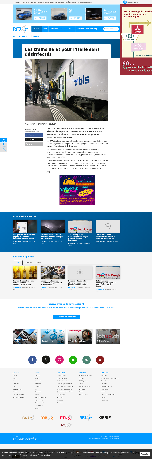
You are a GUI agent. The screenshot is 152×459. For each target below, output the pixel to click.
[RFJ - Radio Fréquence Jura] (86, 417)
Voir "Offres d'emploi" (80, 336)
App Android (100, 360)
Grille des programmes (64, 383)
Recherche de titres (63, 381)
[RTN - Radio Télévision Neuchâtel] (66, 417)
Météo (81, 383)
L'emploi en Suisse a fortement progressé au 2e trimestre (51, 283)
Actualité (36, 29)
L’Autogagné (61, 394)
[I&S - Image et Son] (66, 425)
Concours (60, 403)
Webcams (41, 2)
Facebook (32, 360)
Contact (103, 397)
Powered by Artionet (94, 438)
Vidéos (71, 29)
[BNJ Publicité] (27, 417)
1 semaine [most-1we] (28, 262)
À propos (104, 375)
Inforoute (33, 2)
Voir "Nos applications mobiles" (108, 336)
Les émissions (61, 375)
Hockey (37, 378)
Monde (15, 381)
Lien (30, 144)
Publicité (104, 383)
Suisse (15, 378)
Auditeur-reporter (132, 2)
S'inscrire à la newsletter (66, 317)
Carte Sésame (59, 2)
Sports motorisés (40, 397)
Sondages (60, 400)
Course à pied (39, 403)
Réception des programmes (110, 378)
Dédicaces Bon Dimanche (65, 386)
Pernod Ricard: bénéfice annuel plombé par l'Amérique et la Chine (23, 283)
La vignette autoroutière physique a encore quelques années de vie (24, 236)
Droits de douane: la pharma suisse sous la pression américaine (105, 237)
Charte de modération (108, 394)
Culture (15, 386)
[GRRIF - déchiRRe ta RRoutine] (105, 417)
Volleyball (38, 383)
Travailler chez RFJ (106, 386)
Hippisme (38, 392)
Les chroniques (62, 378)
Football (37, 375)
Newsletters (73, 360)
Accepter (144, 454)
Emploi (47, 2)
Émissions (54, 29)
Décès (52, 2)
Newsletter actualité (19, 397)
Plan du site (39, 440)
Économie (35, 36)
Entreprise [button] (26, 2)
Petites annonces (84, 386)
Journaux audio (17, 389)
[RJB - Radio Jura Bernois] (47, 417)
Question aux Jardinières (65, 392)
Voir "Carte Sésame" (25, 336)
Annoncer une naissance (65, 389)
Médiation (104, 392)
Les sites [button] (17, 2)
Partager (31, 135)
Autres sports (39, 405)
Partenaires (104, 389)
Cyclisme (37, 386)
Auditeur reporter (18, 394)
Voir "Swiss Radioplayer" (53, 336)
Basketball (38, 381)
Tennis (37, 394)
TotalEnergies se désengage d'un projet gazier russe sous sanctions (78, 237)
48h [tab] (18, 262)
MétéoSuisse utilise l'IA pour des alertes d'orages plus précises (52, 236)
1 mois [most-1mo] (38, 262)
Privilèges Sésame (70, 2)
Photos (63, 29)
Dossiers (15, 392)
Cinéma (81, 378)
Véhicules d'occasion (85, 375)
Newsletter (104, 400)
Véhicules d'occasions (85, 2)
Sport (45, 29)
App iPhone (86, 360)
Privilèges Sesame (84, 381)
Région (15, 375)
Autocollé (60, 397)
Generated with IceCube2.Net (111, 438)
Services (80, 29)
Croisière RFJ (91, 29)
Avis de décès (83, 394)
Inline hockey (39, 400)
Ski (36, 389)
